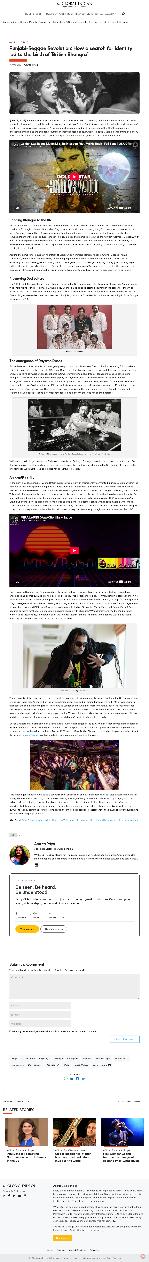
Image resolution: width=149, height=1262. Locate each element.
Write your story (27, 929)
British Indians (121, 1058)
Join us (50, 1250)
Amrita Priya (44, 844)
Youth (62, 14)
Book (70, 14)
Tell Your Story (84, 14)
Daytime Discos (35, 1065)
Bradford (87, 1058)
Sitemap (60, 1250)
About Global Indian (65, 1185)
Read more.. (62, 1237)
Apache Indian (27, 1058)
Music (66, 1065)
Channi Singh (17, 1065)
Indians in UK (53, 1065)
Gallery (109, 14)
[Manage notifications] (143, 1256)
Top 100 (99, 14)
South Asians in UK (102, 1065)
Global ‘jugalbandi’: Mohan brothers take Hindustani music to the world (73, 1157)
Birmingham (72, 1058)
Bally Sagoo (44, 1058)
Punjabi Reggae (30, 734)
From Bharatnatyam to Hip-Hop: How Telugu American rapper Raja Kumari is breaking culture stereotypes (80, 820)
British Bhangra (103, 1058)
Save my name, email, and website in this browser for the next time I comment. (54, 1031)
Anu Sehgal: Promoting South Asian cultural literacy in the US (26, 1157)
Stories (37, 14)
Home (28, 14)
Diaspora (51, 14)
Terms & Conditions (77, 1250)
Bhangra (59, 1058)
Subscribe (94, 1250)
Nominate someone (54, 929)
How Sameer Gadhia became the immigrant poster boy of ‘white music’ (121, 1157)
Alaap (14, 1058)
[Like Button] (13, 835)
